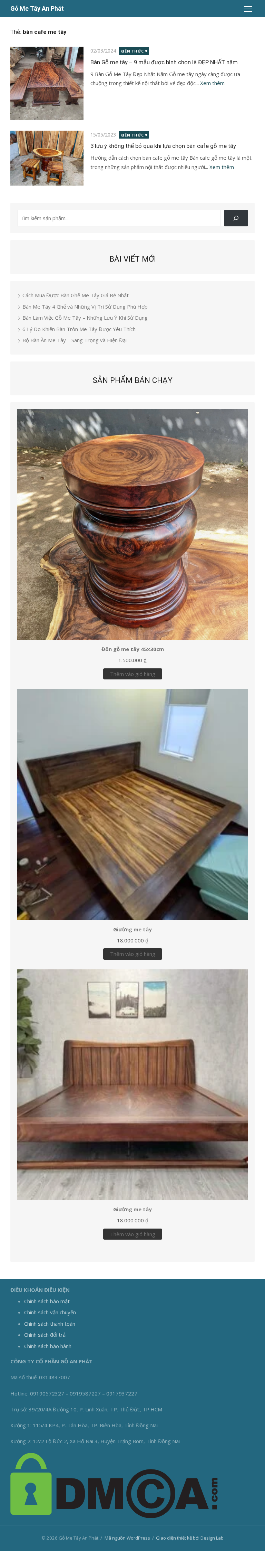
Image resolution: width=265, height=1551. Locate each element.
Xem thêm (212, 82)
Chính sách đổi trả (45, 1334)
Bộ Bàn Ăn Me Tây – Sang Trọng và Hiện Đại (74, 340)
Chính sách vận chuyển (50, 1312)
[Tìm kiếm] (236, 218)
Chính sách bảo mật (47, 1301)
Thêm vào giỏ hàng (132, 673)
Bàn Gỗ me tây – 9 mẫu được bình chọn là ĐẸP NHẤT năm (164, 62)
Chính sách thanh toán (49, 1323)
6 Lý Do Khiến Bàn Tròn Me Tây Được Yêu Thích (79, 329)
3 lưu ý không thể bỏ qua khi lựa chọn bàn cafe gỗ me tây (163, 145)
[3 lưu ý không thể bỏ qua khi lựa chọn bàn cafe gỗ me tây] (47, 158)
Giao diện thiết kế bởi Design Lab (190, 1538)
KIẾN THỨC (132, 51)
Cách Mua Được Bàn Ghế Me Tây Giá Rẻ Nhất (75, 295)
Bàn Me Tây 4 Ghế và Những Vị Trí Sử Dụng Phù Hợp (85, 306)
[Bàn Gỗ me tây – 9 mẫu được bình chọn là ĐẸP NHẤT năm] (47, 83)
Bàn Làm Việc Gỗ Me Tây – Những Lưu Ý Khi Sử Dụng (85, 317)
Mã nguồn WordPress (127, 1538)
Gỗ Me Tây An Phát (37, 8)
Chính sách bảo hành (47, 1346)
